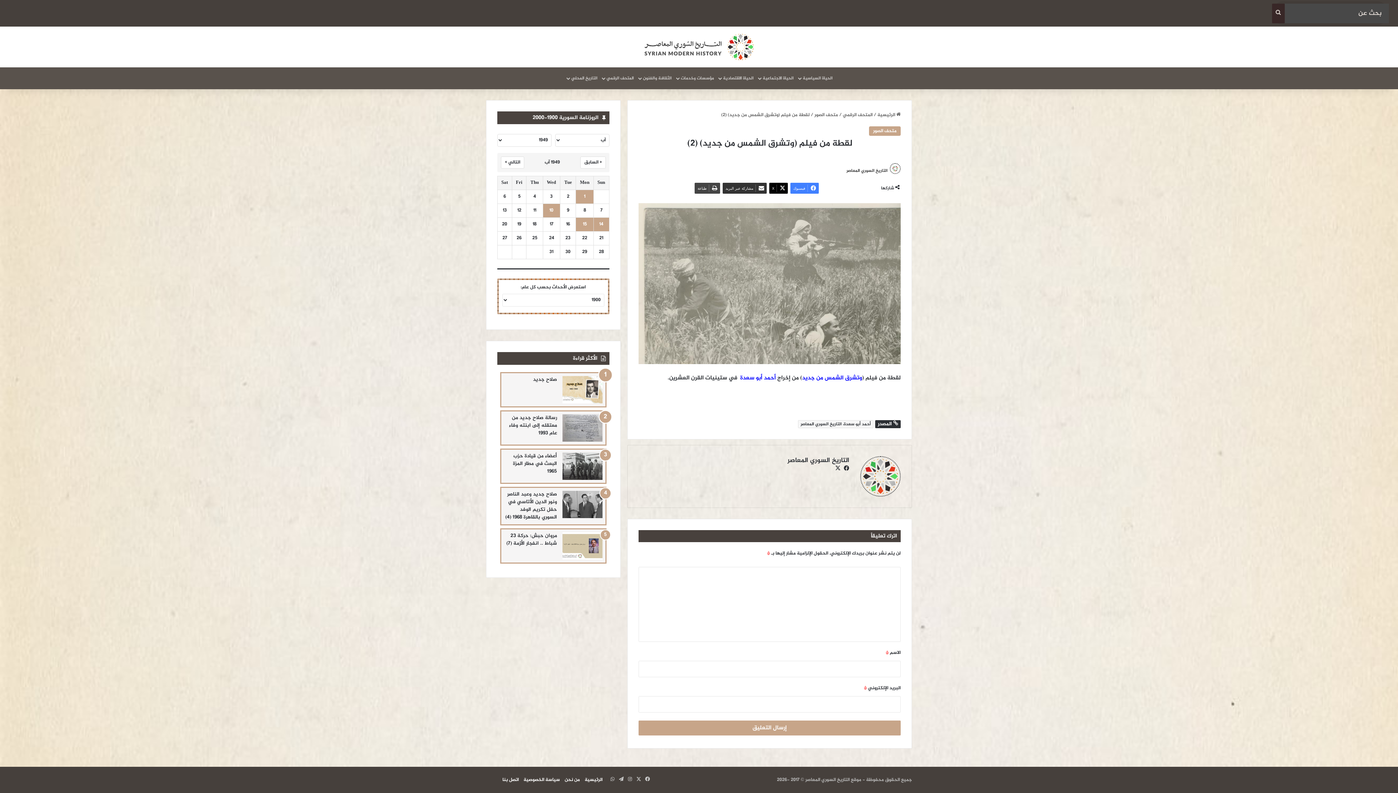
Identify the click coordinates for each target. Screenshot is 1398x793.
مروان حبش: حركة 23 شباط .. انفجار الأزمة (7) (531, 540)
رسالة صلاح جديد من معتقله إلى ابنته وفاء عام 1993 (533, 425)
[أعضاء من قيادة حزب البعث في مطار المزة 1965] (582, 466)
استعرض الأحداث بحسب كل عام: (553, 287)
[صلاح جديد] (582, 389)
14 (601, 224)
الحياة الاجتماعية (778, 78)
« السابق (593, 162)
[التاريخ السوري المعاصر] (699, 47)
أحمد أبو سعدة (758, 378)
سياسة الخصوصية (542, 780)
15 (585, 224)
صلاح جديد (545, 379)
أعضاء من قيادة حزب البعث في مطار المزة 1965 (535, 464)
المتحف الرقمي (620, 78)
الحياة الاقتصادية (738, 78)
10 (551, 210)
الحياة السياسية (818, 78)
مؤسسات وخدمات (697, 78)
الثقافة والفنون (657, 78)
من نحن (572, 780)
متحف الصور (826, 115)
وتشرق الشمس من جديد (832, 378)
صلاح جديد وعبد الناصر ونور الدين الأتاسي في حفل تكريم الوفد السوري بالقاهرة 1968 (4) (531, 505)
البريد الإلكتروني (882, 688)
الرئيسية (886, 115)
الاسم (893, 653)
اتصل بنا (510, 780)
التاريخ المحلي (584, 78)
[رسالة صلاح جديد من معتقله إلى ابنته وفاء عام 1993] (582, 428)
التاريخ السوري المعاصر (867, 170)
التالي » (512, 162)
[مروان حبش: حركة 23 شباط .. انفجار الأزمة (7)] (582, 546)
